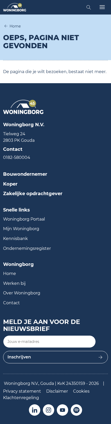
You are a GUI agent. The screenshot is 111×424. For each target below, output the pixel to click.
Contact (11, 302)
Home (15, 26)
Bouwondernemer (25, 174)
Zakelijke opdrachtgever (32, 193)
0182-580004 (16, 157)
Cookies (81, 391)
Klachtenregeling (21, 397)
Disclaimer (57, 391)
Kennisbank (15, 238)
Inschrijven (19, 357)
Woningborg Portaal (24, 219)
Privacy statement (22, 391)
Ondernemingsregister (27, 248)
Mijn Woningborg (21, 228)
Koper (10, 184)
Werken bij (14, 283)
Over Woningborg (21, 293)
